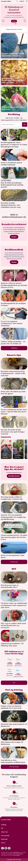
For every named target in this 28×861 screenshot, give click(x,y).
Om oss (3, 842)
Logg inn (21, 1)
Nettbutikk (4, 839)
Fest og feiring (14, 689)
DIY (14, 569)
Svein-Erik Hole (19, 853)
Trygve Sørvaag (16, 855)
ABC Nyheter (16, 852)
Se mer (14, 21)
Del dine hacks (14, 476)
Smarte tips (14, 355)
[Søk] (17, 1)
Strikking (14, 114)
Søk (24, 124)
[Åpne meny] (26, 1)
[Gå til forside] (8, 1)
